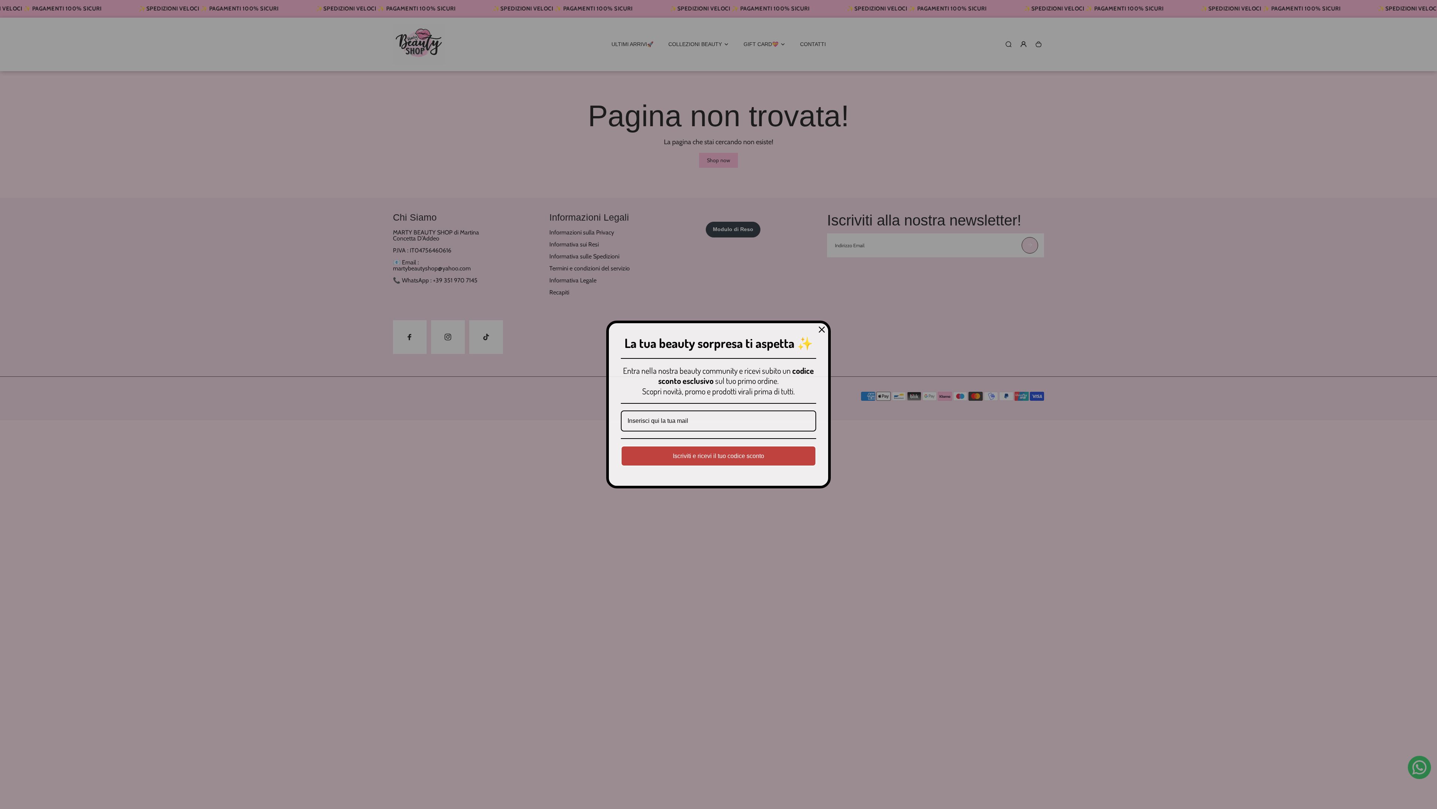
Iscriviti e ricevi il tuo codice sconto (718, 456)
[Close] (822, 330)
